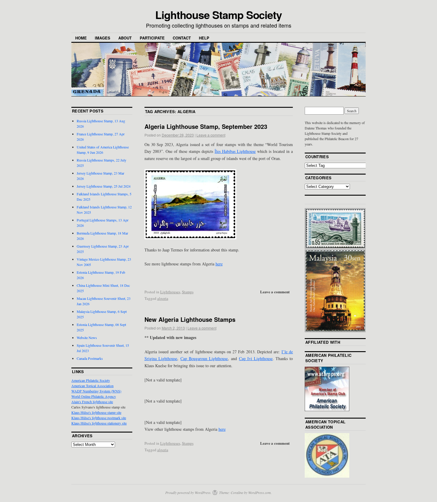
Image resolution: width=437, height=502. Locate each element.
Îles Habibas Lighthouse (235, 151)
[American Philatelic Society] (327, 409)
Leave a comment (211, 134)
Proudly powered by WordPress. (188, 492)
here (219, 264)
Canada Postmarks (90, 358)
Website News (87, 337)
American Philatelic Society (90, 380)
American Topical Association (92, 385)
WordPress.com (259, 492)
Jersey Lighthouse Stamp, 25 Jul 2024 (104, 186)
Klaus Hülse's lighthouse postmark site (98, 417)
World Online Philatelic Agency (93, 396)
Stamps (188, 291)
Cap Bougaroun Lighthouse (204, 358)
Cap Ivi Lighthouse (256, 358)
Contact (182, 38)
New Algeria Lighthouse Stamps (189, 319)
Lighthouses (170, 291)
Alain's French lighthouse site (92, 401)
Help (204, 38)
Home (81, 38)
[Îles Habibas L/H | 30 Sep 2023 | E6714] (218, 204)
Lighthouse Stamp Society (218, 14)
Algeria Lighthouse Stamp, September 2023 (205, 126)
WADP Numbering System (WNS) (96, 391)
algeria (162, 298)
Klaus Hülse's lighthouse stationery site (99, 423)
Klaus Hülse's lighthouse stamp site (96, 412)
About (125, 38)
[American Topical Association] (327, 476)
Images (102, 38)
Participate (152, 38)
